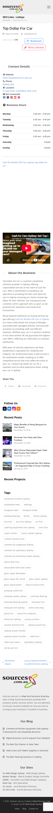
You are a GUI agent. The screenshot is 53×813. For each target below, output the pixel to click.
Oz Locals (7, 786)
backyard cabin (11, 510)
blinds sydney (40, 516)
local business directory (38, 696)
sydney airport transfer (15, 636)
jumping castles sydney (15, 596)
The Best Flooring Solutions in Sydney (24, 757)
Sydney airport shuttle (14, 630)
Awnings (28, 504)
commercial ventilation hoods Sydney (22, 556)
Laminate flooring (38, 596)
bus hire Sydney (23, 521)
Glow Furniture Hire (35, 584)
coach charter (10, 533)
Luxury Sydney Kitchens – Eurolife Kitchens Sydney (32, 662)
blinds (27, 516)
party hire (9, 613)
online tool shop (36, 607)
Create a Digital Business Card (37, 801)
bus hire (8, 521)
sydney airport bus (37, 625)
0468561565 (8, 84)
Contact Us (33, 809)
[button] (48, 7)
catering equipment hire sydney (19, 527)
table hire (34, 636)
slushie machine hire (14, 625)
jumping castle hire (13, 590)
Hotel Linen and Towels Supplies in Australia (27, 750)
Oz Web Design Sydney (13, 773)
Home (17, 809)
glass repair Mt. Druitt (14, 579)
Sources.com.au (16, 801)
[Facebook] (4, 97)
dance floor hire (11, 562)
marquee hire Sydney (14, 607)
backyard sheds (30, 510)
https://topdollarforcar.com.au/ (17, 77)
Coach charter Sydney (31, 533)
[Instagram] (18, 97)
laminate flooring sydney (16, 602)
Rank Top (7, 783)
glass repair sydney (38, 579)
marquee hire (38, 602)
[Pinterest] (11, 97)
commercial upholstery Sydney (18, 550)
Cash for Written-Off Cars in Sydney (32, 319)
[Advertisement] (26, 194)
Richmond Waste (9, 662)
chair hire (43, 527)
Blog (24, 809)
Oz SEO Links (9, 789)
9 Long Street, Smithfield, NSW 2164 (19, 91)
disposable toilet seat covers (17, 567)
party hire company (27, 613)
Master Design (9, 776)
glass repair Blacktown (15, 573)
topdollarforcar (30, 33)
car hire (39, 521)
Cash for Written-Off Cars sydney (18, 162)
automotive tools (12, 504)
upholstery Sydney (33, 642)
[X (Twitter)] (7, 97)
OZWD (6, 779)
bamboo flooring (12, 516)
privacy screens (32, 619)
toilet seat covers (12, 642)
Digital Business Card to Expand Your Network (28, 738)
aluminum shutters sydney (17, 498)
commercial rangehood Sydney (18, 544)
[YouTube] (15, 97)
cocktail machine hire (14, 539)
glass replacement (13, 584)
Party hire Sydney (12, 619)
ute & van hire (11, 648)
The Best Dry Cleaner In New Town (22, 744)
